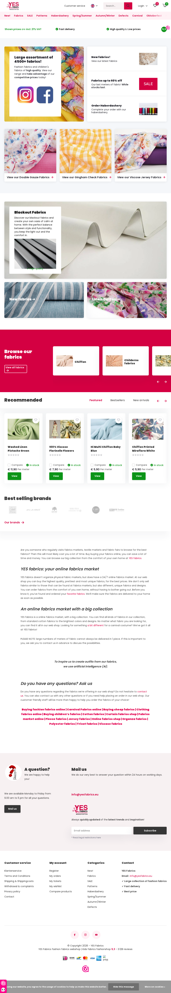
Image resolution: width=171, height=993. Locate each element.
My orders (55, 876)
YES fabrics (135, 558)
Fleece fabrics (56, 719)
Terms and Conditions (17, 876)
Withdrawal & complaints (19, 886)
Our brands (12, 522)
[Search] (128, 6)
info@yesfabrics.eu (84, 794)
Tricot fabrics (87, 724)
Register (54, 870)
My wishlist (55, 886)
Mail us (12, 808)
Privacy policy (12, 891)
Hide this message (123, 986)
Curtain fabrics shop (121, 714)
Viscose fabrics (110, 724)
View (14, 476)
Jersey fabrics (79, 719)
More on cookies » (155, 986)
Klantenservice (13, 870)
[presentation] (158, 382)
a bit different (96, 625)
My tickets (55, 881)
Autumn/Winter (105, 15)
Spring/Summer (82, 15)
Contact (9, 896)
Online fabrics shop (106, 719)
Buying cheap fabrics (119, 709)
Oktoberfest (154, 15)
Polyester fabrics (62, 724)
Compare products (60, 891)
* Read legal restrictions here (86, 837)
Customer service (74, 6)
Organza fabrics (134, 719)
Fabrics (18, 15)
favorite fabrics (76, 594)
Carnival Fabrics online (84, 709)
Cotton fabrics (93, 714)
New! (7, 15)
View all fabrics (15, 367)
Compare (17, 465)
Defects (123, 15)
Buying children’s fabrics (62, 714)
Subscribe (150, 830)
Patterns (41, 15)
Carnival (137, 15)
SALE (30, 15)
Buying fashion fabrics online (43, 709)
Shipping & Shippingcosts (19, 881)
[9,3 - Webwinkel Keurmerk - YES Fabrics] (85, 968)
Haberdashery (60, 15)
